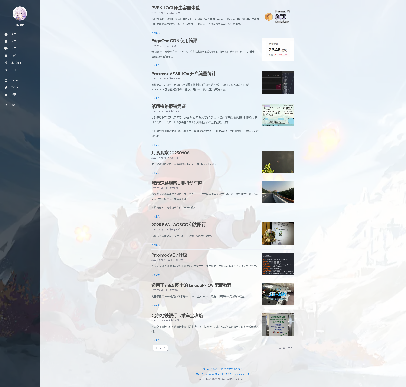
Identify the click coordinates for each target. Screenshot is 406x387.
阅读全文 (155, 32)
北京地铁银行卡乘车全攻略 (177, 315)
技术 (178, 12)
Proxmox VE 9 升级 (169, 255)
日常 (177, 111)
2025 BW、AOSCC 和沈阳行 (178, 225)
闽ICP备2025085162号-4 (207, 374)
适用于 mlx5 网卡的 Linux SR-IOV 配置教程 (191, 285)
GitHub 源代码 (210, 369)
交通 (177, 320)
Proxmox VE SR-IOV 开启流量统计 (183, 73)
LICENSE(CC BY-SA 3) (231, 369)
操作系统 (179, 259)
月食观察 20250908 (170, 153)
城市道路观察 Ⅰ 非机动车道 (176, 183)
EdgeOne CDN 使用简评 (174, 40)
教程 (178, 78)
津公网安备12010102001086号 (235, 374)
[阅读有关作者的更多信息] (20, 13)
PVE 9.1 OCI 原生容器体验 (175, 8)
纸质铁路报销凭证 (168, 106)
